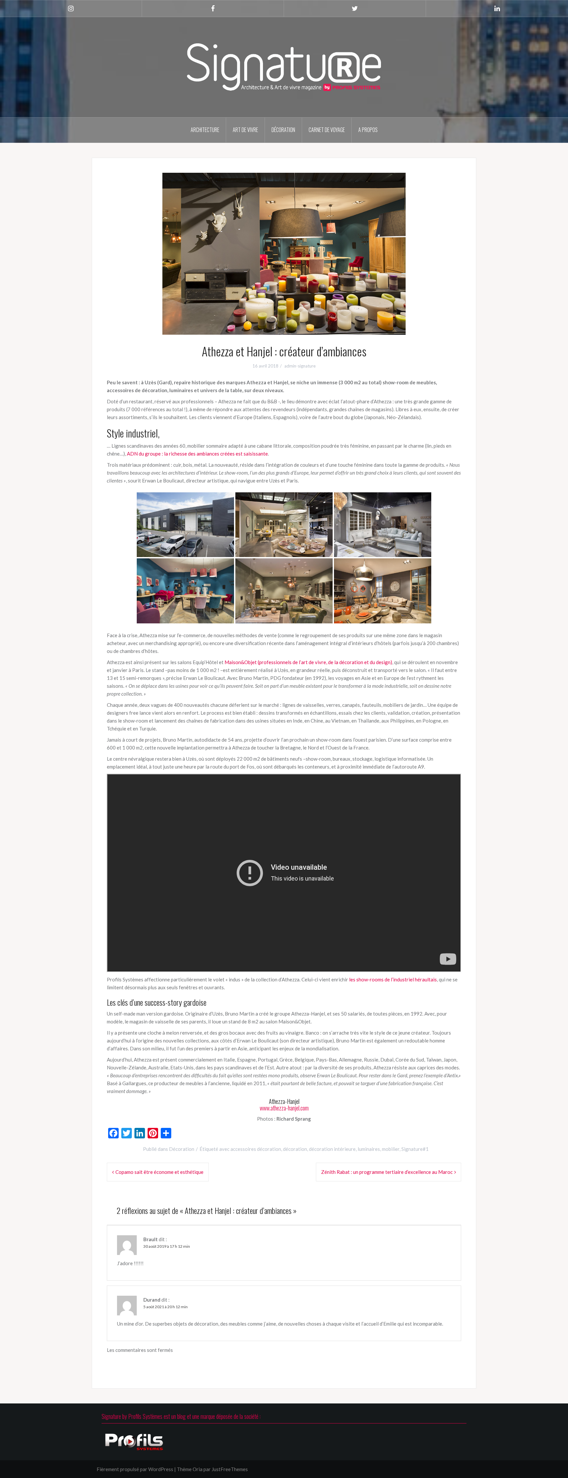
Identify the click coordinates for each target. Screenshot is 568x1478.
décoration (295, 1149)
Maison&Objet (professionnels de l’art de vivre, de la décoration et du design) (308, 662)
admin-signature (300, 366)
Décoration (283, 130)
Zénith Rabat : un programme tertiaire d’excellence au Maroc (387, 1172)
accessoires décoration (255, 1149)
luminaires (369, 1149)
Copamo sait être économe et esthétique (159, 1172)
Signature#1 (415, 1149)
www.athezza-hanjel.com (284, 1108)
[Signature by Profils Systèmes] (284, 66)
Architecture (205, 130)
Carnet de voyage (327, 130)
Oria (197, 1469)
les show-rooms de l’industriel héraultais (393, 979)
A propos (368, 130)
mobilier (390, 1149)
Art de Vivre (245, 130)
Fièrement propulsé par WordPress (135, 1469)
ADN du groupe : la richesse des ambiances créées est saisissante (197, 454)
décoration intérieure (332, 1149)
